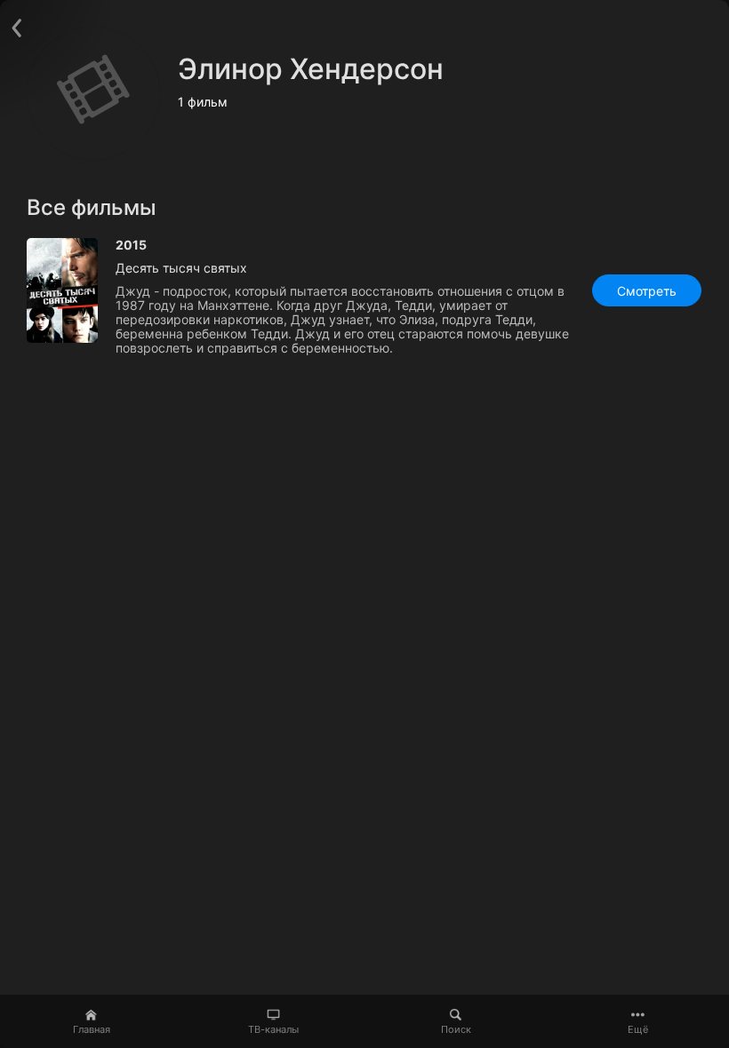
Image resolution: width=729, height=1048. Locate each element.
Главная (91, 1029)
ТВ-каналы (273, 1029)
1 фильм (203, 101)
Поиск (456, 1029)
